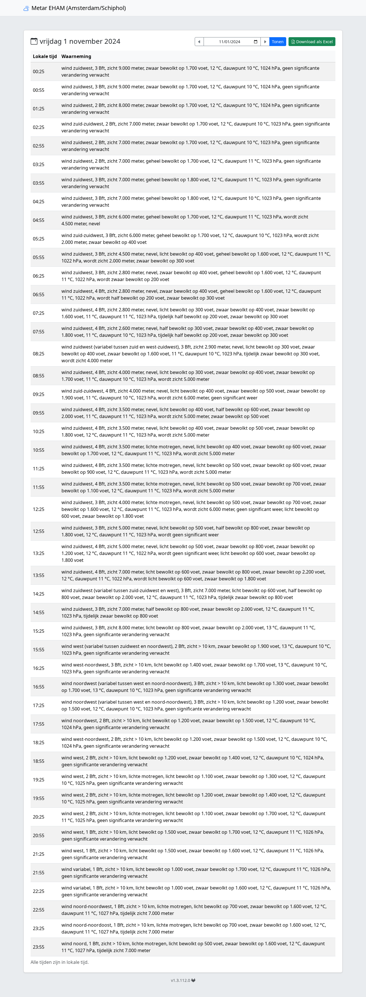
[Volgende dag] (265, 41)
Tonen (278, 41)
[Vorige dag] (199, 41)
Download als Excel (314, 41)
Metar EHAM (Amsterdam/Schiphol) (78, 8)
